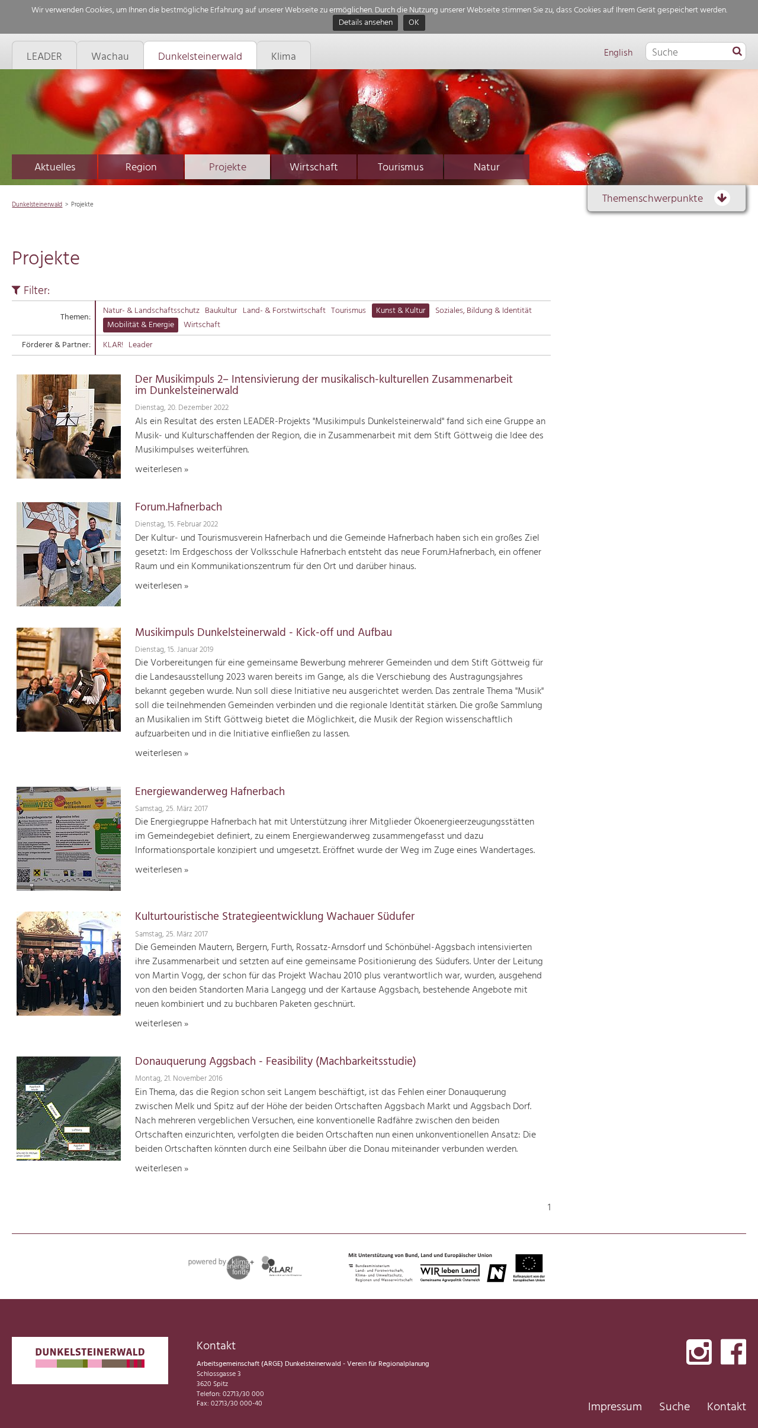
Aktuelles (54, 167)
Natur (487, 167)
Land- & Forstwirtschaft (284, 311)
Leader (140, 345)
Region (141, 167)
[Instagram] (699, 1353)
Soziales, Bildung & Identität (483, 311)
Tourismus (400, 167)
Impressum (615, 1407)
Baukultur (221, 311)
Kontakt (726, 1407)
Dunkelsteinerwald (37, 204)
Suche (674, 1407)
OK (414, 23)
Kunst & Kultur (400, 311)
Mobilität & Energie (140, 325)
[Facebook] (733, 1353)
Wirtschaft (314, 167)
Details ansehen (366, 23)
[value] (737, 52)
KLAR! (113, 345)
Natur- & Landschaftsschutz (151, 311)
